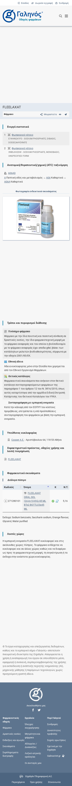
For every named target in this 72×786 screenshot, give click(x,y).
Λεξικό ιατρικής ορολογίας (33, 755)
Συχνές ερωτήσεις (56, 740)
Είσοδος (25, 3)
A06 (48, 177)
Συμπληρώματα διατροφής (10, 754)
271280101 (14, 501)
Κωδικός (9, 487)
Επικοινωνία (54, 782)
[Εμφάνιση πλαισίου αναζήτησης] (60, 16)
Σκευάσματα (9, 746)
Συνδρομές (52, 724)
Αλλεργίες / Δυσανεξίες (31, 745)
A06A (7, 181)
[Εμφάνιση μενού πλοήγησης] (66, 16)
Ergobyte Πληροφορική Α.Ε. (38, 776)
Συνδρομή (63, 3)
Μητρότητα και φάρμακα (32, 736)
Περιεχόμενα (18, 782)
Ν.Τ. (66, 487)
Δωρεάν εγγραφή (43, 3)
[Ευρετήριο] (60, 114)
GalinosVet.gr (53, 756)
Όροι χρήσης (36, 782)
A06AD (12, 173)
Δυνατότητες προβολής (54, 732)
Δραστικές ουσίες (12, 734)
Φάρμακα (7, 727)
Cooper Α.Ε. (17, 439)
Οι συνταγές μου (33, 763)
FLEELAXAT (14, 459)
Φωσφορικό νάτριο (22, 134)
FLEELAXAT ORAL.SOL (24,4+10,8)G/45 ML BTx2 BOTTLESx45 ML (35, 501)
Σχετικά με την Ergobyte (54, 748)
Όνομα (27, 487)
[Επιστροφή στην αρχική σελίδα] (36, 697)
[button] (33, 710)
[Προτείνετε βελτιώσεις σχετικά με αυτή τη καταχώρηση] (65, 114)
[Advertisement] (36, 65)
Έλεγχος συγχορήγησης (32, 726)
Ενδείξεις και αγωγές (13, 740)
